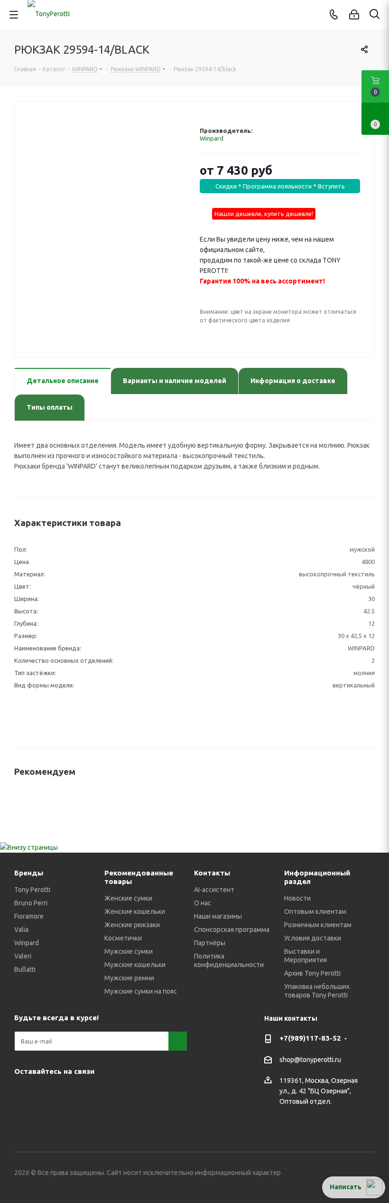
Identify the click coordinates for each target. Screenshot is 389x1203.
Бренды (28, 873)
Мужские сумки (128, 951)
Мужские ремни (129, 978)
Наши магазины (218, 916)
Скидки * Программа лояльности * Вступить (280, 186)
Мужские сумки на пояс (140, 991)
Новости (297, 898)
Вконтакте (23, 1093)
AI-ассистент (214, 889)
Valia (21, 929)
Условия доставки (312, 938)
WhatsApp (118, 1093)
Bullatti (25, 969)
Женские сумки (128, 898)
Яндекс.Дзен (142, 1093)
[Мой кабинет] (354, 15)
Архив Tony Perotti (312, 973)
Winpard (211, 138)
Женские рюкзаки (132, 925)
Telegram (47, 1093)
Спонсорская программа (231, 929)
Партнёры (209, 943)
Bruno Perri (30, 903)
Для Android (23, 1117)
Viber (94, 1093)
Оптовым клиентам (315, 911)
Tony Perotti (32, 889)
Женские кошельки (134, 911)
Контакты (212, 873)
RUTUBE (166, 1093)
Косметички (123, 938)
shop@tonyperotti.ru (310, 1059)
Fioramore (29, 916)
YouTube (71, 1093)
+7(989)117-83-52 (310, 1038)
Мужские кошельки (135, 964)
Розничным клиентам (318, 925)
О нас (202, 903)
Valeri (22, 956)
